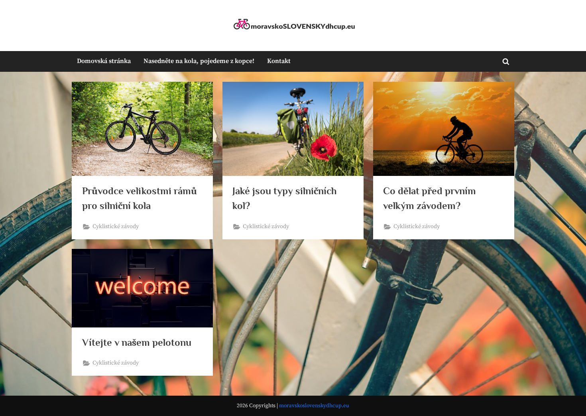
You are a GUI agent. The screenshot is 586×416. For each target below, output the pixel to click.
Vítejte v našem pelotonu (136, 342)
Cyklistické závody (115, 226)
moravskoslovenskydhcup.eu (314, 405)
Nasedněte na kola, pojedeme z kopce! (199, 61)
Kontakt (279, 61)
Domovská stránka (104, 61)
